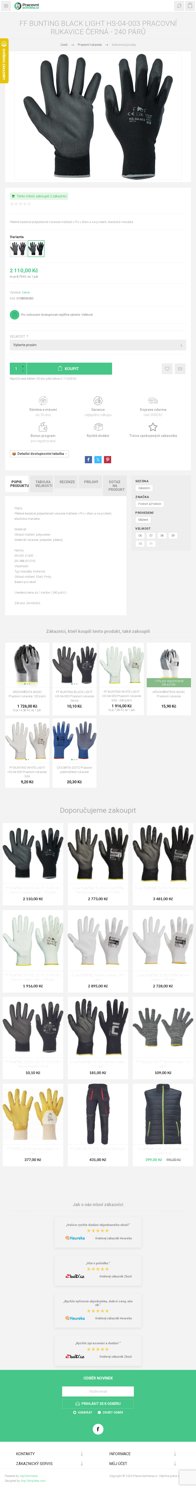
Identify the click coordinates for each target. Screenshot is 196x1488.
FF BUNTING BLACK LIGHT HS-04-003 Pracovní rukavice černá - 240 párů (32, 890)
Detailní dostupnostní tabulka (40, 454)
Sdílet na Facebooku (88, 459)
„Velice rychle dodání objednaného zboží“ (98, 1225)
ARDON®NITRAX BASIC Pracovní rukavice (168, 694)
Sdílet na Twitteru (98, 459)
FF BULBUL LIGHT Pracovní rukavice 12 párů (163, 1064)
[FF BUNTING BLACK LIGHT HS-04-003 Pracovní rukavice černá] (33, 1027)
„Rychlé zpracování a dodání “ (98, 1343)
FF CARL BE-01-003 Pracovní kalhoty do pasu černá (97, 1151)
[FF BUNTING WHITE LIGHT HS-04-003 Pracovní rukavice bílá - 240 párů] (33, 940)
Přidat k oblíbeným (167, 368)
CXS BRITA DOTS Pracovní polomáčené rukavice (74, 770)
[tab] (17, 485)
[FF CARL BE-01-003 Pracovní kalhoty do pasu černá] (98, 1114)
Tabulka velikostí (43, 484)
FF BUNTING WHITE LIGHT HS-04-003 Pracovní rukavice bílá (27, 772)
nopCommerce (29, 1476)
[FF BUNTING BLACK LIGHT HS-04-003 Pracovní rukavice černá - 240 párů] (33, 853)
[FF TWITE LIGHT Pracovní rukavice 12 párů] (33, 1114)
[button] (25, 684)
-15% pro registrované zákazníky (169, 682)
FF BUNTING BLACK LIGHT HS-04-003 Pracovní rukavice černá (74, 696)
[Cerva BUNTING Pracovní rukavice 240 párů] (98, 940)
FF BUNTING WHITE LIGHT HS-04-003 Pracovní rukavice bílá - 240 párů (121, 696)
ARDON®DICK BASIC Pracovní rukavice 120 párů (27, 694)
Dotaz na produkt (117, 486)
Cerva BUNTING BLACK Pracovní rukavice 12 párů (98, 1064)
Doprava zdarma (153, 406)
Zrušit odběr (113, 1412)
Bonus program (43, 432)
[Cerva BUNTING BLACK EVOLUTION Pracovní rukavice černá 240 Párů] (98, 853)
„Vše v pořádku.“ (98, 1263)
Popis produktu (19, 484)
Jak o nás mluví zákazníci (98, 1204)
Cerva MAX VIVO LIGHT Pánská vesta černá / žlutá (163, 1151)
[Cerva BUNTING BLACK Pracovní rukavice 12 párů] (98, 1027)
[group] (27, 665)
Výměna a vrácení (43, 406)
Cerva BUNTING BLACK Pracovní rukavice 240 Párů (163, 890)
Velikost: (18, 336)
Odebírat (85, 1412)
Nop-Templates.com (33, 1480)
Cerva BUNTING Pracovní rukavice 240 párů (98, 977)
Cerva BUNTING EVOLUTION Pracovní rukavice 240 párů (163, 977)
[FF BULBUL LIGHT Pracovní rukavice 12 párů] (163, 1027)
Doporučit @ (180, 368)
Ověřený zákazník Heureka (113, 1238)
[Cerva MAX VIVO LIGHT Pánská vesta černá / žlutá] (163, 1114)
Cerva (26, 292)
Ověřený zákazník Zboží (115, 1276)
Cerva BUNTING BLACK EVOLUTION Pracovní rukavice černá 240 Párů (98, 890)
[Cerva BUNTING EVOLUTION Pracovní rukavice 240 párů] (163, 940)
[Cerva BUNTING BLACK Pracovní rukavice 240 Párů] (163, 853)
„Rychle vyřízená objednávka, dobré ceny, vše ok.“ (98, 1303)
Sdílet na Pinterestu (107, 459)
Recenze (67, 482)
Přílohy (91, 482)
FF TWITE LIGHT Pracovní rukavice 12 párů (33, 1151)
